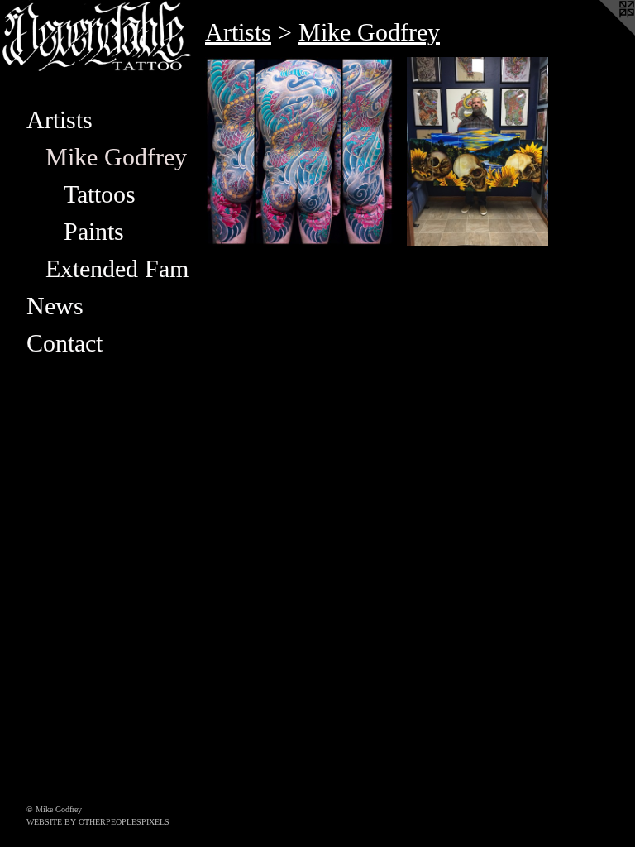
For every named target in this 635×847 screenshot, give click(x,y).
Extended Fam (117, 268)
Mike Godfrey (116, 156)
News (55, 305)
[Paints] (477, 151)
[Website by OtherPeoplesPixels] (602, 33)
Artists (59, 119)
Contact (64, 343)
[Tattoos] (299, 151)
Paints (94, 231)
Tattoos (100, 194)
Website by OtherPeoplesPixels (97, 821)
